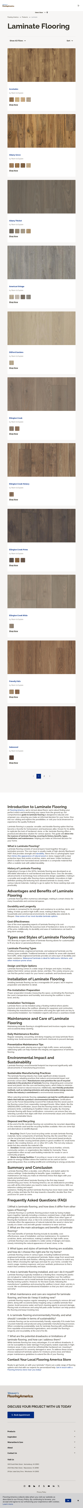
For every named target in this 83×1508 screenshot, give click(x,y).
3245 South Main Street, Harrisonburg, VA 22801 (23, 1464)
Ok (68, 1500)
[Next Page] (49, 776)
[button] (40, 12)
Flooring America (13, 17)
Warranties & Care (15, 1442)
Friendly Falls (15, 681)
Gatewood (13, 747)
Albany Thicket (15, 221)
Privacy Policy (41, 1492)
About (10, 1448)
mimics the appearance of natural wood (28, 856)
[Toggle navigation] (79, 6)
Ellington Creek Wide (18, 615)
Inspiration (12, 1437)
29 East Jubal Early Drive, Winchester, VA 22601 (23, 1471)
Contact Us (12, 1453)
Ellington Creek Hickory (19, 484)
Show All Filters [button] (16, 41)
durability (40, 853)
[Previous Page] (33, 776)
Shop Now (13, 105)
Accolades (13, 89)
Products (25, 17)
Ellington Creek (15, 418)
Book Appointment (22, 1415)
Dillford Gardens (16, 352)
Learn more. (8, 1504)
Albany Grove (15, 155)
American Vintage (16, 286)
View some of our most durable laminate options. (36, 916)
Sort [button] (68, 41)
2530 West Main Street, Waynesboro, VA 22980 (23, 1468)
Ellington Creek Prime (18, 550)
